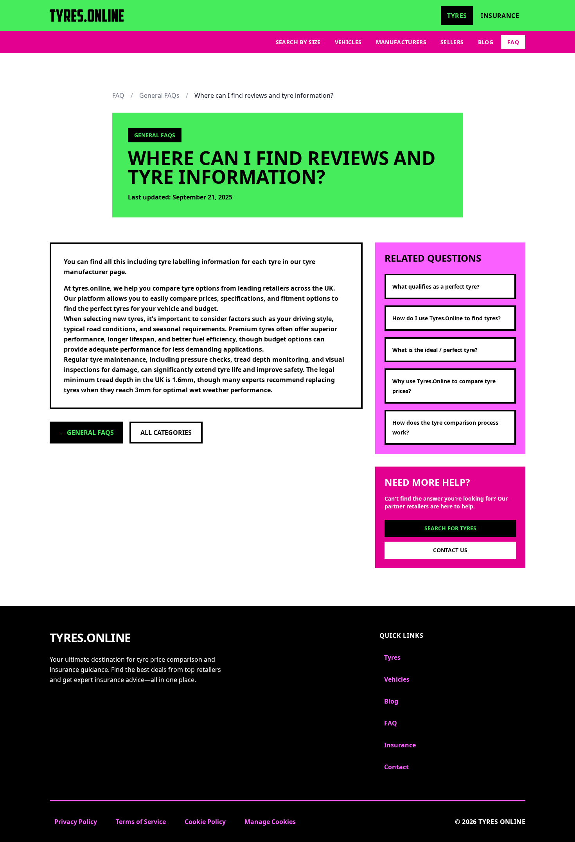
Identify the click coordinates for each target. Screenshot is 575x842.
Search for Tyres (450, 528)
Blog (485, 42)
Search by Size (298, 42)
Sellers (452, 42)
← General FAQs (86, 432)
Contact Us (450, 550)
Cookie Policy (205, 821)
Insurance (500, 15)
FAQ (513, 42)
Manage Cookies (270, 821)
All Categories (166, 432)
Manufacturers (401, 42)
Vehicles (348, 42)
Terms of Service (141, 821)
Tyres (457, 15)
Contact (396, 767)
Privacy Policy (75, 821)
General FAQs (159, 95)
